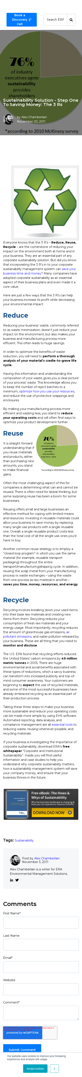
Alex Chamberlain (34, 117)
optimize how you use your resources (46, 391)
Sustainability (24, 840)
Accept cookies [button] (35, 1068)
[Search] (71, 20)
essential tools (62, 724)
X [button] (54, 1068)
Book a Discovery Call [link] (19, 19)
